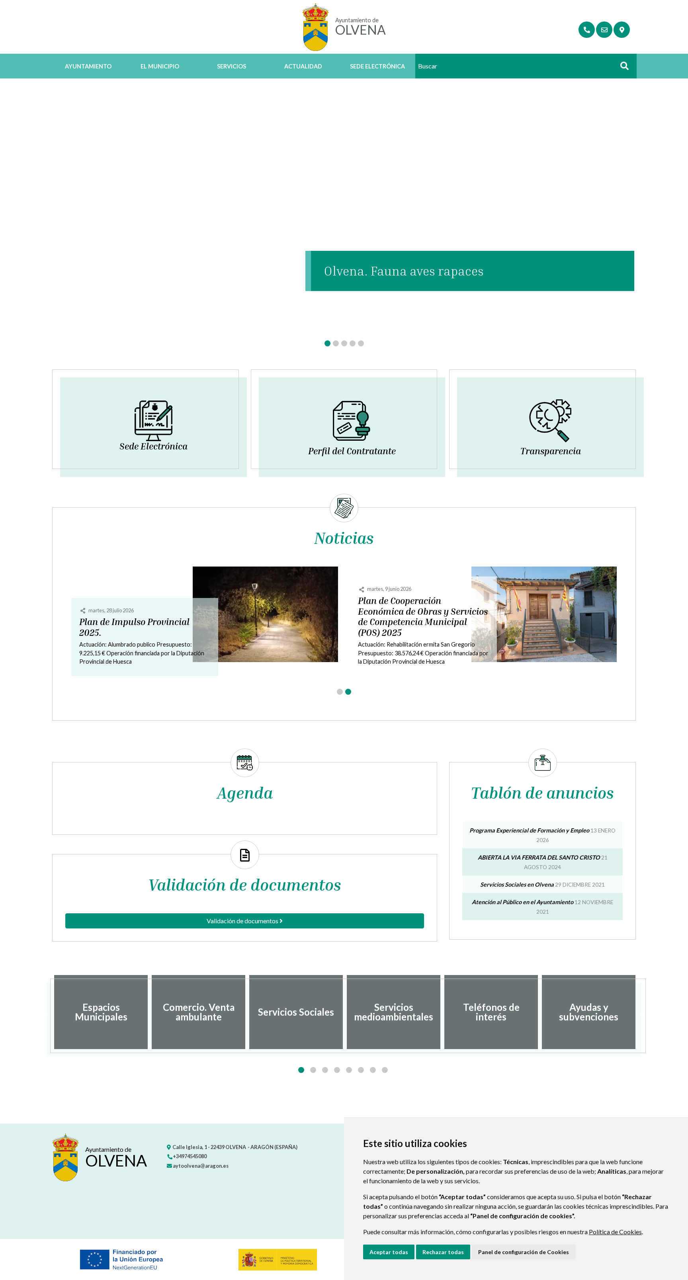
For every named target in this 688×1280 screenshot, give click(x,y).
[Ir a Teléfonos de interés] (587, 29)
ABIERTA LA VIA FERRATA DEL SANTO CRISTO (539, 857)
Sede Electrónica (377, 66)
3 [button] (325, 1070)
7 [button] (373, 1070)
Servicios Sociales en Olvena (517, 884)
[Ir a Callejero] (622, 29)
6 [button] (361, 1070)
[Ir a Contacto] (604, 29)
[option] (101, 1012)
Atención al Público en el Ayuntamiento (522, 902)
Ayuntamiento (88, 66)
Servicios (231, 66)
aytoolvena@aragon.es (200, 1166)
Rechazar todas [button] (443, 1252)
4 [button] (337, 1070)
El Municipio (160, 66)
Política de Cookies (615, 1231)
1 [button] (301, 1070)
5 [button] (349, 1070)
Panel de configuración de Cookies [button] (523, 1252)
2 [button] (313, 1070)
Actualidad (303, 66)
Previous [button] (46, 1012)
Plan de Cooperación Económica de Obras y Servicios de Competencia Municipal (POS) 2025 (423, 617)
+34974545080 (189, 1156)
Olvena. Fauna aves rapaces (404, 270)
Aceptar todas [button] (388, 1252)
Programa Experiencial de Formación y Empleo (529, 830)
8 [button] (385, 1070)
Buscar (621, 68)
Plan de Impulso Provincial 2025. (134, 627)
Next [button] (642, 1012)
